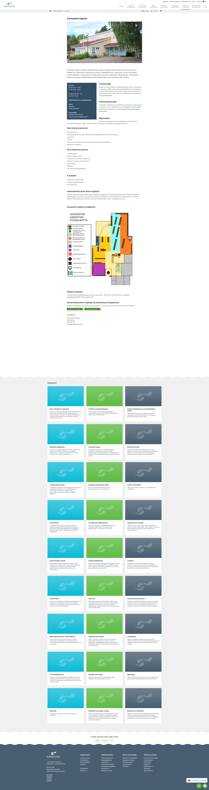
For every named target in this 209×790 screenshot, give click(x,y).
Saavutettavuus (148, 770)
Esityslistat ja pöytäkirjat (108, 766)
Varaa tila (199, 1)
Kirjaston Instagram (92, 309)
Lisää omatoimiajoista (105, 95)
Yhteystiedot (147, 762)
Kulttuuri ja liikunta (58, 11)
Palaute (146, 764)
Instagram (49, 776)
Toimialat (82, 764)
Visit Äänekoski (186, 1)
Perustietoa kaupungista (151, 758)
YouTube (49, 778)
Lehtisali (69, 139)
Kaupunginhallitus (106, 760)
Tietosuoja (147, 768)
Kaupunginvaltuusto (107, 758)
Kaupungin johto (85, 758)
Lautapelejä (70, 137)
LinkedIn (49, 780)
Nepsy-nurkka (71, 142)
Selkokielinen (71, 144)
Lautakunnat (105, 762)
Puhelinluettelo (148, 760)
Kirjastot (67, 11)
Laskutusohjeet (127, 764)
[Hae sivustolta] (205, 6)
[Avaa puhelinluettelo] (206, 2)
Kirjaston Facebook (74, 309)
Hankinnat (126, 766)
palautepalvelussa (72, 297)
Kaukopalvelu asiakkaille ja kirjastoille (78, 158)
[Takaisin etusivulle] (50, 11)
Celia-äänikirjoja (72, 132)
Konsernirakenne (85, 762)
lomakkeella (70, 196)
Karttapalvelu (148, 766)
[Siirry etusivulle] (9, 7)
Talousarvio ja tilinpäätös (130, 758)
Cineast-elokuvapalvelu (74, 179)
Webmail (82, 770)
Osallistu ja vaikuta (106, 770)
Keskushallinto (84, 760)
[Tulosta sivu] (160, 11)
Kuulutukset (104, 768)
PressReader (71, 184)
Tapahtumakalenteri (175, 1)
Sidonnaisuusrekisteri (107, 764)
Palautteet (165, 1)
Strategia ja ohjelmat (128, 760)
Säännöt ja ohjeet (128, 762)
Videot (193, 1)
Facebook (49, 775)
